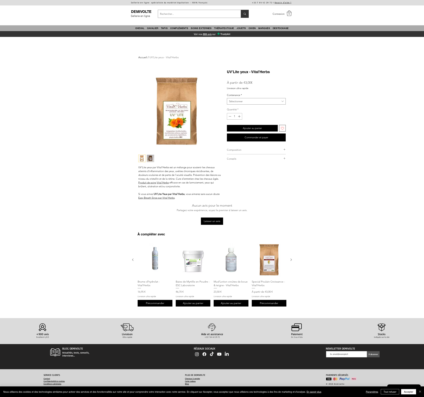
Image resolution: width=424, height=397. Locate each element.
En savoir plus (314, 391)
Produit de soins (147, 182)
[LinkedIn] (226, 354)
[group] (212, 274)
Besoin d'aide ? (283, 2)
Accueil (142, 57)
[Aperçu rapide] (155, 260)
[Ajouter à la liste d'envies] (282, 128)
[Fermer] (420, 391)
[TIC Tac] (211, 354)
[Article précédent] (133, 260)
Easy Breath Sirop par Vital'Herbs (156, 197)
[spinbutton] (234, 116)
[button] (289, 13)
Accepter (408, 391)
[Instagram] (196, 354)
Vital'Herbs (163, 182)
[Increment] (239, 116)
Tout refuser (390, 391)
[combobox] (256, 101)
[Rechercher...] (245, 14)
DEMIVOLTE (141, 11)
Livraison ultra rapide (237, 88)
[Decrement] (229, 116)
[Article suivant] (291, 260)
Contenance (234, 95)
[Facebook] (204, 354)
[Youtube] (219, 354)
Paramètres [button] (372, 391)
